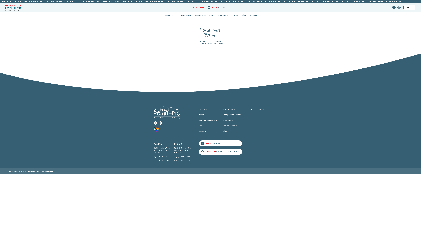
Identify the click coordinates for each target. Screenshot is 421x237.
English (408, 7)
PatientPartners (33, 171)
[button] (194, 7)
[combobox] (409, 7)
